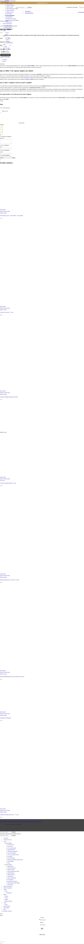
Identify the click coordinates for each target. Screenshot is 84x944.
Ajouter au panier (5, 54)
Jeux (7, 34)
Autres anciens (9, 22)
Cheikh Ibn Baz (9, 3)
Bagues (7, 41)
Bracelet (7, 37)
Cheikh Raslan (9, 13)
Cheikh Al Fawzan (9, 12)
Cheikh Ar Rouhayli (10, 10)
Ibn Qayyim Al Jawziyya (11, 18)
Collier (7, 39)
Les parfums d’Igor (8, 25)
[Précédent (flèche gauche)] (0, 943)
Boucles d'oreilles (9, 42)
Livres (7, 32)
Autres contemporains (10, 15)
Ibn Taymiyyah (9, 17)
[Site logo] (7, 9)
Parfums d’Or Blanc (8, 27)
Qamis (5, 46)
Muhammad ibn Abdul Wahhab (12, 20)
